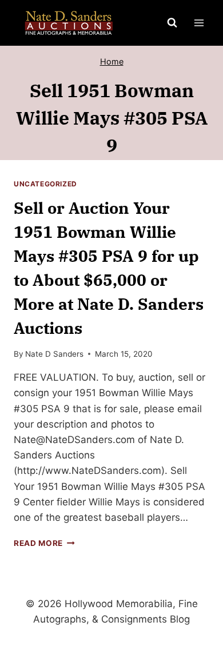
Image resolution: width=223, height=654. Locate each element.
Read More (44, 543)
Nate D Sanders (54, 353)
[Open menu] (198, 22)
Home (112, 61)
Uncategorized (45, 184)
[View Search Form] (172, 23)
